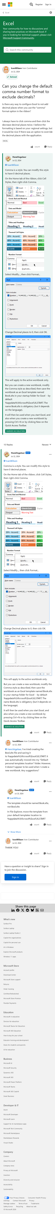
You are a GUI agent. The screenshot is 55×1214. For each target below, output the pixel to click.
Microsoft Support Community (18, 37)
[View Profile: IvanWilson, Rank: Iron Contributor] (6, 69)
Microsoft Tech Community (13, 1128)
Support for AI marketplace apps (15, 1124)
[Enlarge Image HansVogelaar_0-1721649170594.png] (24, 228)
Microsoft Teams (9, 1087)
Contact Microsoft (19, 1200)
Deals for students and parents (15, 1045)
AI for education (9, 1050)
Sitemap (6, 1200)
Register (39, 4)
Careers (6, 1156)
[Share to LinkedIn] (13, 909)
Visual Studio (8, 1143)
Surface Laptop (9, 928)
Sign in (15, 877)
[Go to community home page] (10, 4)
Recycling (19, 1206)
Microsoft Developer (11, 1114)
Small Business (9, 1096)
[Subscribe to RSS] (37, 909)
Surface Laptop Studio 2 (12, 933)
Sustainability (8, 1189)
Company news (9, 1166)
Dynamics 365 (8, 1072)
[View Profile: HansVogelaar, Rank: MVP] (7, 454)
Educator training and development (16, 1040)
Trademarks (35, 1203)
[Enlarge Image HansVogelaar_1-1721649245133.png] (28, 303)
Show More (15, 831)
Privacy (31, 1200)
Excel (7, 12)
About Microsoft (9, 1161)
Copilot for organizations (12, 938)
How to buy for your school (13, 1035)
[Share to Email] (42, 909)
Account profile (9, 970)
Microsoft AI (8, 1063)
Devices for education (11, 1021)
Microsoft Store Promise (12, 998)
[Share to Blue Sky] (32, 909)
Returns (6, 984)
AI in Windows (9, 947)
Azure (6, 1110)
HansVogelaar (19, 156)
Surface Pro (8, 923)
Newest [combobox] (46, 444)
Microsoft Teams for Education (14, 1026)
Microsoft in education (12, 1017)
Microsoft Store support (12, 979)
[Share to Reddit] (27, 909)
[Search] (31, 4)
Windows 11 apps (10, 956)
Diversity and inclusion (12, 1180)
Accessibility (8, 1184)
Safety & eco (8, 1206)
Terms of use (23, 1203)
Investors (7, 1175)
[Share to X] (22, 909)
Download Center (10, 975)
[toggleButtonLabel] (51, 12)
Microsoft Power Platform (13, 1082)
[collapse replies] (27, 450)
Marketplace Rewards (11, 1138)
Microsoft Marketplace (12, 1133)
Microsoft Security (10, 1068)
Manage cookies (9, 1203)
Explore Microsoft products (13, 952)
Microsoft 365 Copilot (11, 1091)
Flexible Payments (10, 1003)
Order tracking (9, 989)
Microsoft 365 (8, 1077)
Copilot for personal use (12, 942)
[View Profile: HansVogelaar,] (8, 159)
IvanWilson (16, 68)
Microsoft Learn (9, 1119)
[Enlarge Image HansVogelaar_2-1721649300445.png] (28, 356)
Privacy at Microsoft (11, 1170)
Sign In (48, 4)
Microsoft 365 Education (12, 1031)
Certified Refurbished (11, 994)
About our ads (31, 1206)
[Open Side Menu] (4, 4)
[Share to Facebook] (17, 909)
